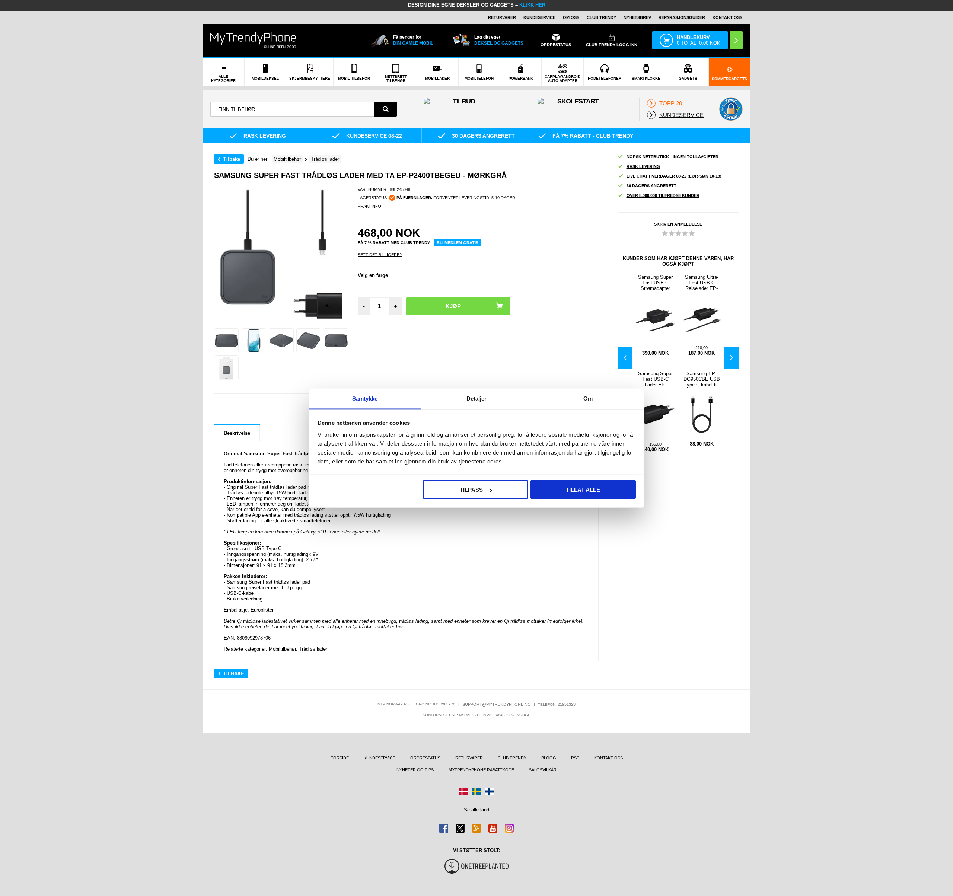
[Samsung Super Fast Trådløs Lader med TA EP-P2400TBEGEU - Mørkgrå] (226, 340)
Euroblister (262, 610)
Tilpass (471, 490)
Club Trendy (601, 17)
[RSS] (476, 828)
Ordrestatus (425, 758)
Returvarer (502, 17)
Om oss (571, 17)
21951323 (567, 704)
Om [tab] (588, 398)
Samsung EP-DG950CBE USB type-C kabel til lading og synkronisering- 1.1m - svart (701, 379)
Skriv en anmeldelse (678, 224)
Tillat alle (583, 490)
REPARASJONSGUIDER (682, 17)
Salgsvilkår (543, 770)
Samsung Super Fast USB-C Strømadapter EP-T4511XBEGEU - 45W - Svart (655, 282)
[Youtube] (492, 828)
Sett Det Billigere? (380, 254)
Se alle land (476, 810)
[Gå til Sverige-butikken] (476, 791)
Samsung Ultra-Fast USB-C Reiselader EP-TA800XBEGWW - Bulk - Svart (701, 282)
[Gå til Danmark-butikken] (463, 791)
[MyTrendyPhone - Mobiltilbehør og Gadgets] (253, 40)
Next (731, 358)
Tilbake (231, 159)
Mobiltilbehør (282, 649)
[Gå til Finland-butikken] (489, 791)
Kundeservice (539, 17)
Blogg (548, 758)
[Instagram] (509, 828)
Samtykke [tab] (365, 398)
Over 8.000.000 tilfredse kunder (663, 195)
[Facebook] (443, 828)
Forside (340, 758)
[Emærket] (731, 109)
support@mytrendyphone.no (496, 704)
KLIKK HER (532, 5)
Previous (625, 358)
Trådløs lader (313, 649)
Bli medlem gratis (457, 242)
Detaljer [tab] (476, 398)
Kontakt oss (727, 17)
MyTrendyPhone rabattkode (481, 770)
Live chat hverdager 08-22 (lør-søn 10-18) (674, 176)
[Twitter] (460, 828)
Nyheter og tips (415, 770)
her (399, 626)
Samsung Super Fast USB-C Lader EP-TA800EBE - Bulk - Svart (656, 379)
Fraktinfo (369, 206)
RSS (575, 758)
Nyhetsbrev (637, 17)
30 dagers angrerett (651, 186)
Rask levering (643, 166)
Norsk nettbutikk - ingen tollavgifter (672, 156)
